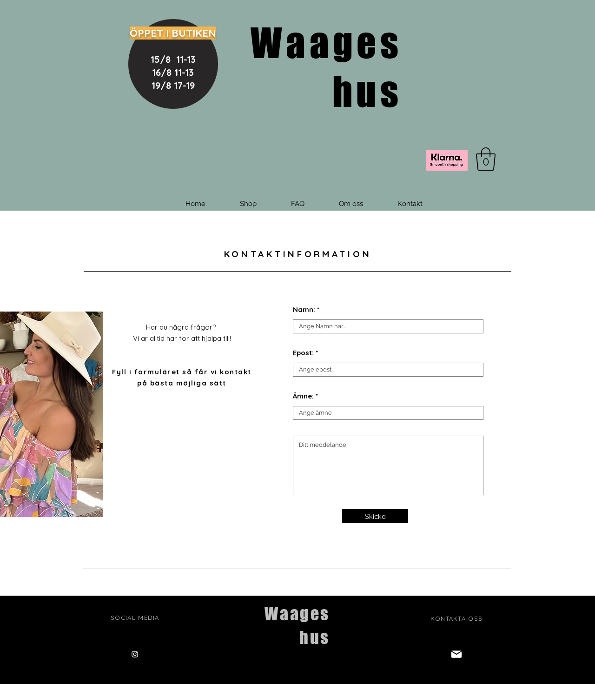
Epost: (303, 352)
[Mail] (456, 654)
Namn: (304, 309)
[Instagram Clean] (135, 654)
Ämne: (303, 395)
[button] (486, 159)
